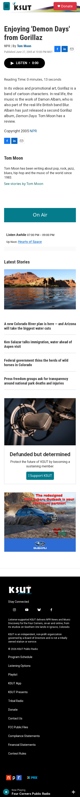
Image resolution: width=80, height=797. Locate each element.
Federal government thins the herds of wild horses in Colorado (36, 362)
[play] (6, 792)
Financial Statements (22, 744)
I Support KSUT (40, 475)
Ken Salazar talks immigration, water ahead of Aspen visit (38, 344)
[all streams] (74, 792)
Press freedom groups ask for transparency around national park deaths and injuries (36, 381)
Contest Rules (17, 753)
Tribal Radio (15, 701)
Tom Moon (24, 46)
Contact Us (15, 718)
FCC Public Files (18, 727)
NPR (33, 131)
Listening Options (19, 665)
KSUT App (14, 683)
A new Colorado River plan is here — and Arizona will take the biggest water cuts (40, 326)
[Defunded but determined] (40, 421)
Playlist (12, 674)
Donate (67, 6)
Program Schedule (20, 657)
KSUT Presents (18, 692)
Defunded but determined (40, 454)
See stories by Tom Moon (23, 183)
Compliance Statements (24, 736)
